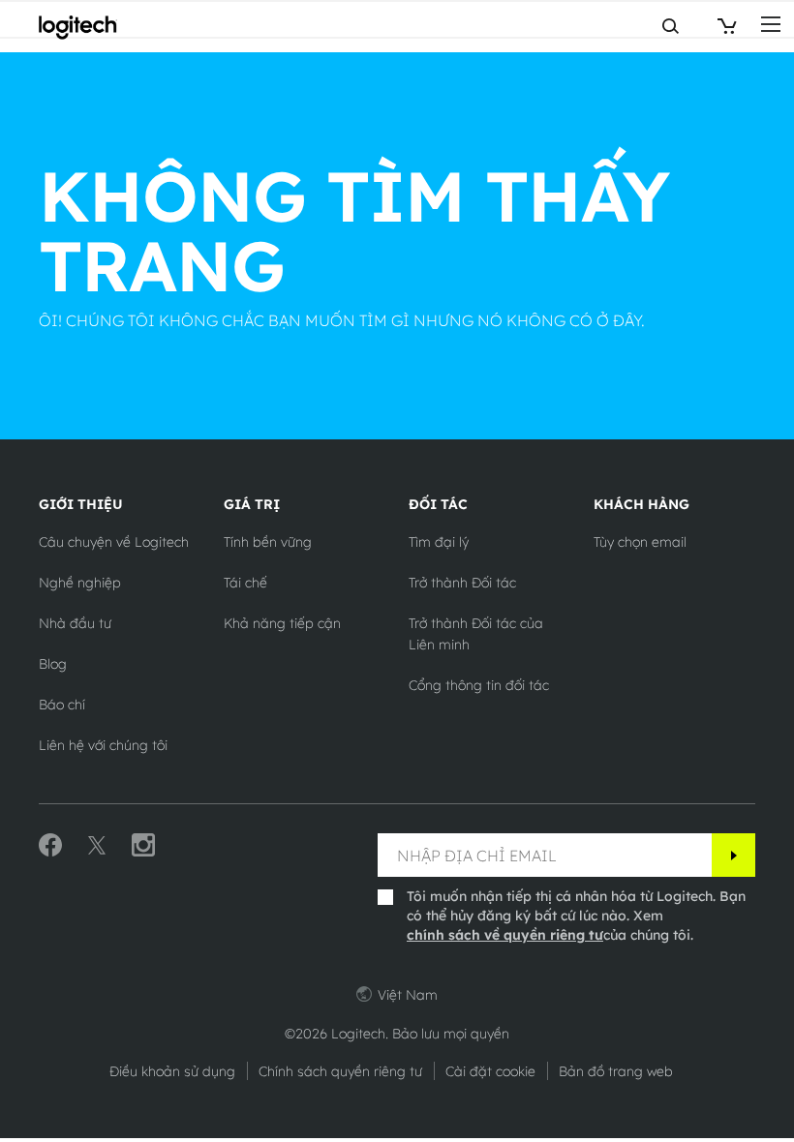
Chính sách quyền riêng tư (340, 1071)
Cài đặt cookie (490, 1071)
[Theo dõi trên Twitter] (96, 845)
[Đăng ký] (733, 855)
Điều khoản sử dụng (172, 1071)
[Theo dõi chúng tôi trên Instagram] (143, 845)
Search (593, 27)
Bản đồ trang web (616, 1071)
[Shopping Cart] (725, 26)
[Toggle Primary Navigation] (771, 23)
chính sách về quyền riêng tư (505, 935)
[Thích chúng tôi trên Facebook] (50, 845)
